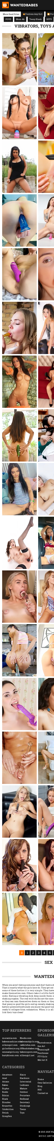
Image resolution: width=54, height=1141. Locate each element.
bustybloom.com (10, 1055)
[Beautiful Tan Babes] (19, 382)
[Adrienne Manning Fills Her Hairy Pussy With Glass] (19, 758)
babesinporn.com (29, 1052)
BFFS (49, 19)
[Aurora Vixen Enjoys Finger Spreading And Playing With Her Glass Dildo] (19, 596)
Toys (22, 1112)
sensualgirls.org (10, 1052)
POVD (8, 19)
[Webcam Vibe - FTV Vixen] (19, 489)
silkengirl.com (10, 1045)
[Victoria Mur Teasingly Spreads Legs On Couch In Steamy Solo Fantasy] (19, 650)
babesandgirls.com (29, 1041)
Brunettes (7, 1105)
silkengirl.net (27, 1055)
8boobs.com (26, 1038)
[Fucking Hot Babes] (19, 811)
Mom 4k (20, 19)
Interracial (25, 1081)
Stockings (25, 1105)
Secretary (25, 1102)
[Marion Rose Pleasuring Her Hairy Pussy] (19, 59)
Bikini (5, 1095)
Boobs (5, 1092)
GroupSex (7, 1116)
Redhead (24, 1098)
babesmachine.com (11, 1041)
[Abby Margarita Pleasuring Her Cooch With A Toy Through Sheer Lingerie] (19, 704)
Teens (23, 1109)
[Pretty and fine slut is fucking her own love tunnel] (19, 865)
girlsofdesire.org (10, 1048)
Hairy (23, 1074)
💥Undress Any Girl (32, 14)
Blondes (6, 1102)
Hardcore (24, 1078)
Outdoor (24, 1092)
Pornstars (25, 1095)
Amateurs (7, 1074)
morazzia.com (9, 1038)
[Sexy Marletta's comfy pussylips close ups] (19, 919)
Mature (23, 1088)
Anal (4, 1078)
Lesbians (24, 1085)
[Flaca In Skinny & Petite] (19, 220)
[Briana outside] (19, 167)
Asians (5, 1081)
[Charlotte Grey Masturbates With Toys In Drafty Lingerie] (19, 274)
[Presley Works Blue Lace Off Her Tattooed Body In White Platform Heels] (19, 113)
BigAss (5, 1088)
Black (5, 1098)
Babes (5, 1085)
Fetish (5, 1112)
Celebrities (8, 1109)
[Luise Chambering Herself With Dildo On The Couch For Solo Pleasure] (19, 328)
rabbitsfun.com (27, 1045)
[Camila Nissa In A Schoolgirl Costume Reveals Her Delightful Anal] (19, 543)
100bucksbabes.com (29, 1048)
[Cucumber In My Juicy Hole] (19, 435)
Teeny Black (35, 19)
